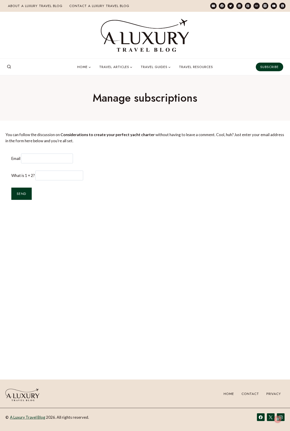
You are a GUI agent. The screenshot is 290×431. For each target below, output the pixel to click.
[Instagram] (265, 6)
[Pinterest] (248, 6)
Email (15, 158)
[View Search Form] (9, 67)
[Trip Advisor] (257, 6)
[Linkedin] (239, 6)
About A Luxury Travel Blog (35, 5)
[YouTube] (274, 6)
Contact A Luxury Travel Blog (99, 5)
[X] (271, 417)
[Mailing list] (213, 6)
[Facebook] (222, 6)
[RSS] (282, 6)
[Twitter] (230, 6)
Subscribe (269, 66)
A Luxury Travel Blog (27, 417)
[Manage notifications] (277, 419)
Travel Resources (196, 66)
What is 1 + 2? (23, 175)
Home (229, 393)
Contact (250, 393)
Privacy (273, 393)
